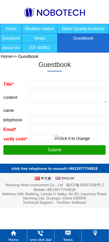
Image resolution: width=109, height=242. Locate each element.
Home (11, 28)
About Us (11, 47)
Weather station (39, 28)
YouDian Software (71, 202)
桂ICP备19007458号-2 (85, 185)
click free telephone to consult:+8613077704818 (54, 168)
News (39, 38)
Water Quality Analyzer (83, 28)
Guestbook (83, 38)
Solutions (11, 38)
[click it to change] (72, 139)
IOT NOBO (39, 47)
